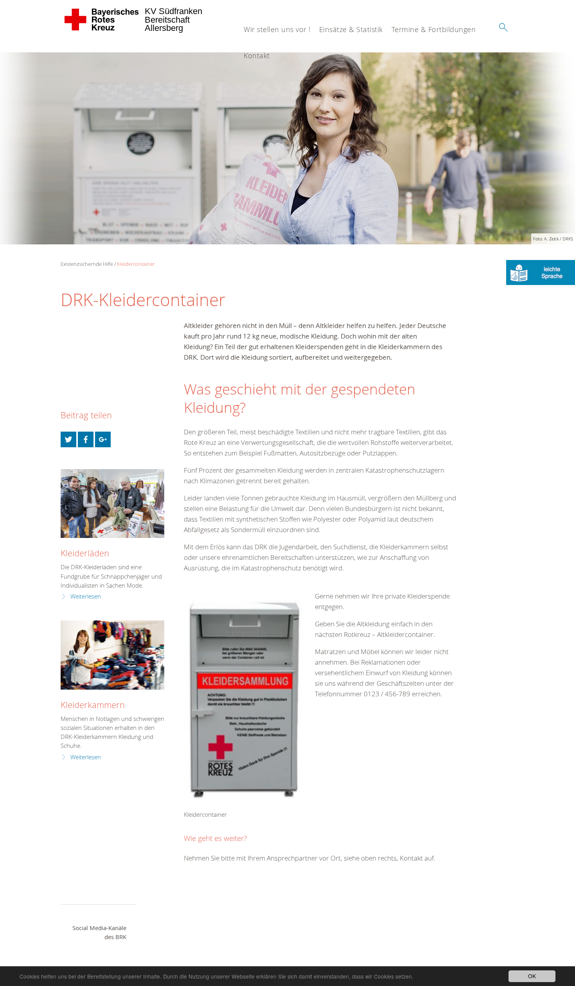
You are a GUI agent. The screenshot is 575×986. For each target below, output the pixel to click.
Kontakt (257, 55)
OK (532, 976)
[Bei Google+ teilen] (103, 439)
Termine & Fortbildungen (434, 29)
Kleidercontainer (136, 263)
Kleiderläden (85, 553)
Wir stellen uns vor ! (277, 29)
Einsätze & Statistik (351, 29)
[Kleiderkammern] (112, 655)
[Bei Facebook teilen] (85, 439)
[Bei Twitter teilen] (68, 439)
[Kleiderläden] (112, 503)
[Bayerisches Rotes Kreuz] (102, 19)
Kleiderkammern (93, 704)
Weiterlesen (85, 596)
